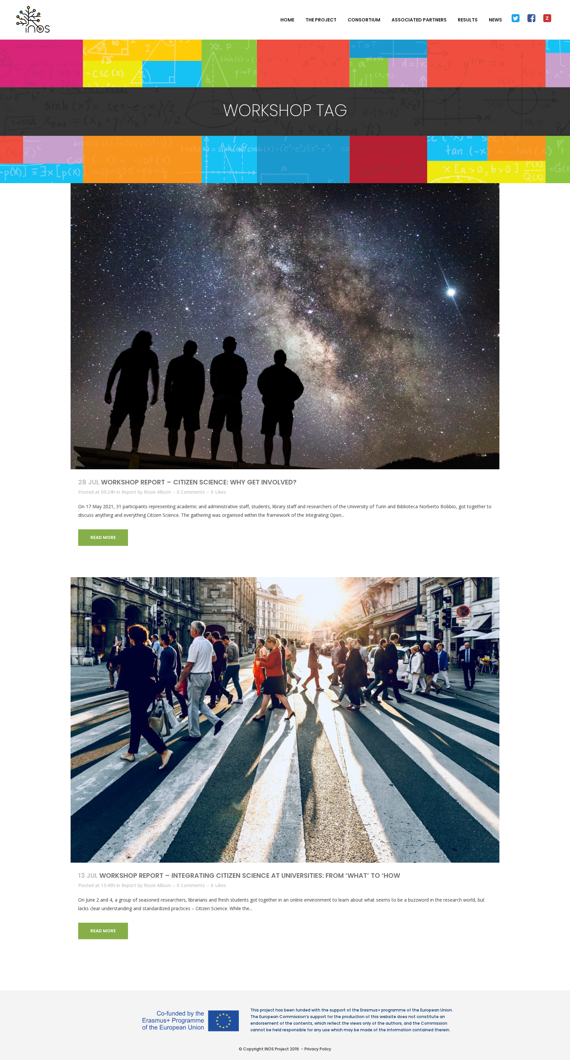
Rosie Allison (157, 492)
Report (128, 492)
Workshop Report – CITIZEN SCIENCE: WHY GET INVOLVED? (199, 482)
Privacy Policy (317, 1049)
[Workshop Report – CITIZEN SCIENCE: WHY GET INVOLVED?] (285, 326)
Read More (103, 537)
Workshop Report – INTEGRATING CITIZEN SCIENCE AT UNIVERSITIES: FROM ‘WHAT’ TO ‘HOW (249, 875)
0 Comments (191, 492)
